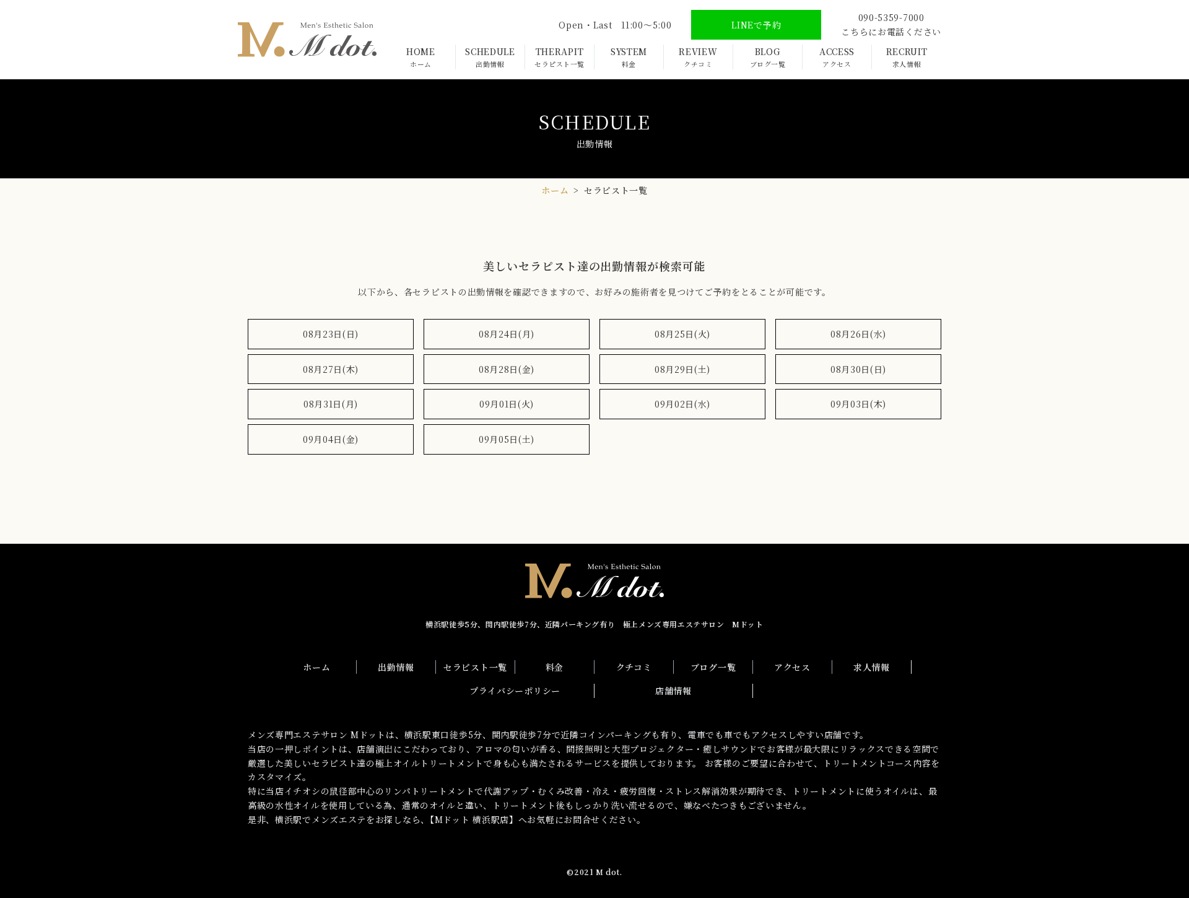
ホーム (554, 190)
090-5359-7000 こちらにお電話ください (891, 24)
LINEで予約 (756, 25)
